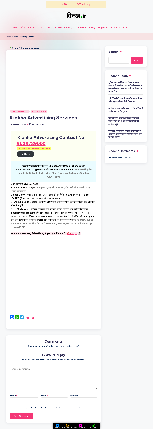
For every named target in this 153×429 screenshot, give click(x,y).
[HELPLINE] (93, 425)
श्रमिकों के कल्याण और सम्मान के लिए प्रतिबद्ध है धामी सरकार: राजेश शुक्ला (125, 110)
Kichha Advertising (20, 111)
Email (44, 395)
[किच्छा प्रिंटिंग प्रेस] (80, 425)
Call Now (25, 154)
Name (13, 395)
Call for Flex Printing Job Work (34, 148)
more (29, 317)
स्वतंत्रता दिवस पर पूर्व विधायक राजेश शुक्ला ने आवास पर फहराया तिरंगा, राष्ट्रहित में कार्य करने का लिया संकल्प (125, 134)
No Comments (38, 124)
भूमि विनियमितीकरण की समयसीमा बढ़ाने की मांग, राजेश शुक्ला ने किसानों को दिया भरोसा (125, 100)
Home (8, 37)
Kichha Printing (39, 111)
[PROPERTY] (67, 425)
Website (74, 395)
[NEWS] (57, 425)
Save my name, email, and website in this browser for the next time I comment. (47, 408)
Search (113, 52)
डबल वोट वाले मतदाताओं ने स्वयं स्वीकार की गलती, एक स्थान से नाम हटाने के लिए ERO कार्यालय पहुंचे (124, 121)
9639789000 (31, 143)
